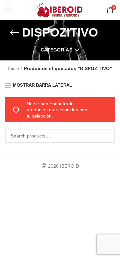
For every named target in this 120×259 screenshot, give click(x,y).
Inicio (13, 68)
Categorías (56, 49)
